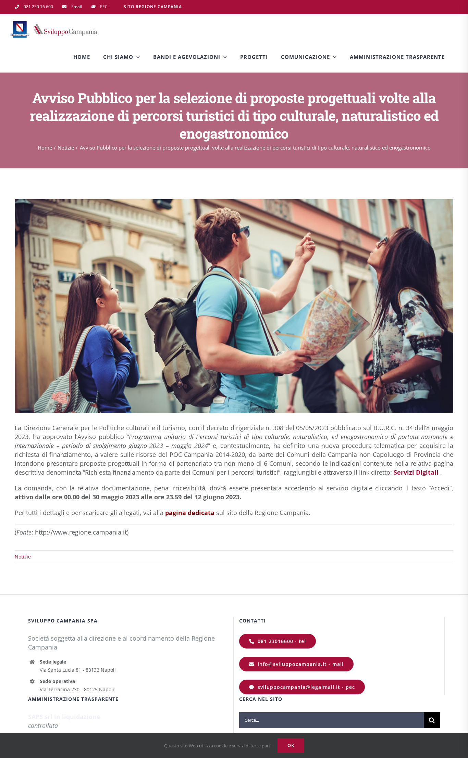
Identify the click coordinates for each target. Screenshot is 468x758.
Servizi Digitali (416, 472)
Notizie (23, 556)
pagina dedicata (189, 513)
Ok (290, 745)
